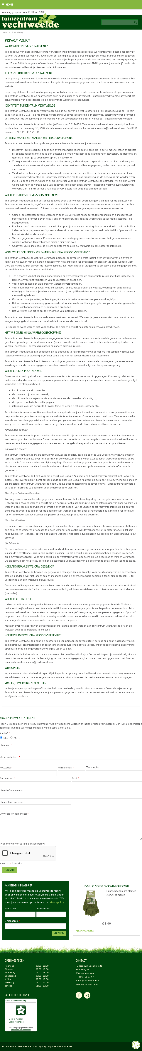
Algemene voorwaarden (60, 1046)
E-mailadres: (12, 920)
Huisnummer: (66, 767)
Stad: (75, 778)
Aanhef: (5, 733)
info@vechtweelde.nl (89, 980)
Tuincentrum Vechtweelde (89, 965)
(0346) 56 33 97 (86, 976)
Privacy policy (39, 1046)
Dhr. (6, 738)
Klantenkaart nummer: (12, 802)
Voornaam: (10, 908)
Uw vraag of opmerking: (14, 813)
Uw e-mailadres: (10, 757)
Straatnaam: (7, 778)
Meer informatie (85, 930)
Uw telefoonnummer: (11, 790)
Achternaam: (43, 908)
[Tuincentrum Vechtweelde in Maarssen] (30, 20)
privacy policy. (56, 902)
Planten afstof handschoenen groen (106, 885)
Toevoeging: (93, 767)
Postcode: (6, 767)
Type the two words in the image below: (22, 843)
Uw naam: (6, 745)
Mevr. (17, 738)
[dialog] (136, 1045)
